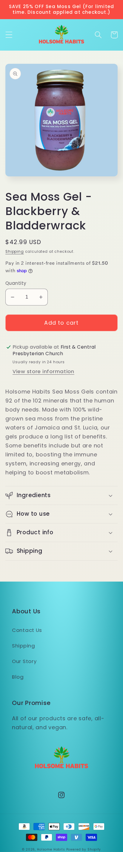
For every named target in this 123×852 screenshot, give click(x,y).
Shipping (14, 251)
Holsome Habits (51, 849)
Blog (18, 676)
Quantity (16, 283)
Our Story (24, 661)
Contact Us (27, 630)
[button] (9, 35)
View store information (43, 371)
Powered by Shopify (83, 849)
